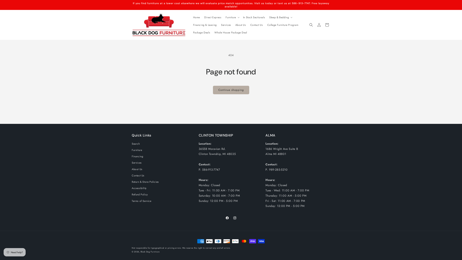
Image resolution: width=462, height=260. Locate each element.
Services (137, 162)
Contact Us (138, 175)
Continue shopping (231, 90)
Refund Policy (140, 194)
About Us (137, 169)
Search (136, 144)
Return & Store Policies (145, 182)
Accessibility (139, 188)
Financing (137, 156)
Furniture (137, 150)
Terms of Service (141, 201)
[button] (232, 17)
